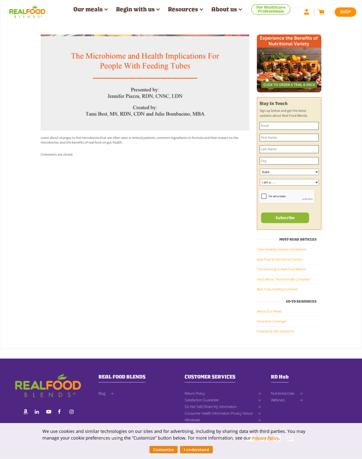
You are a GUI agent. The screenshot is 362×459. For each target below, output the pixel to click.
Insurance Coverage (271, 321)
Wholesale (192, 420)
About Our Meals (269, 311)
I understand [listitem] (196, 449)
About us (224, 9)
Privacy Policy (265, 438)
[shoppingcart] (319, 11)
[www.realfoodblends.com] (27, 9)
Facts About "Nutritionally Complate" (284, 279)
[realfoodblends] (38, 412)
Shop (345, 12)
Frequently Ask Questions (276, 331)
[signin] (309, 11)
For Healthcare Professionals (270, 9)
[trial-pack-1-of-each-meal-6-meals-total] (289, 63)
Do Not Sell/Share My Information (211, 407)
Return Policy (195, 393)
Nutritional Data (282, 393)
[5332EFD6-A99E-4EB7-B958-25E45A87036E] (27, 412)
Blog (102, 393)
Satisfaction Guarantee (202, 400)
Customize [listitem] (163, 449)
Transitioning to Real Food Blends (281, 269)
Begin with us (135, 9)
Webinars (278, 400)
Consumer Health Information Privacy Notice (218, 413)
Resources (183, 9)
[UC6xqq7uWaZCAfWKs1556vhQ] (50, 412)
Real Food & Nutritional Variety (279, 259)
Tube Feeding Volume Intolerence (281, 249)
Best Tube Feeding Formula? (277, 289)
